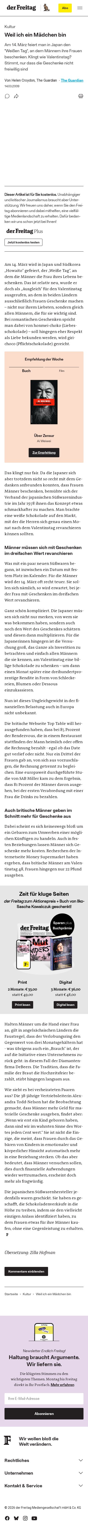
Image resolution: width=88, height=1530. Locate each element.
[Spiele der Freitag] (46, 8)
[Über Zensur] (44, 406)
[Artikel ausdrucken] (80, 96)
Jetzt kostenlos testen (23, 242)
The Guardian (72, 80)
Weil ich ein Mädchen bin (53, 1294)
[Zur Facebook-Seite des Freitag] (7, 1518)
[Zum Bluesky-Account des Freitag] (16, 1518)
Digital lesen (65, 1005)
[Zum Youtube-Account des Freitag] (34, 1518)
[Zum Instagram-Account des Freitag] (25, 1518)
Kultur (27, 1294)
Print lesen (22, 1005)
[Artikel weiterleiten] (16, 96)
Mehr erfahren (62, 1384)
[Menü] (79, 8)
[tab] (26, 370)
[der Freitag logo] (23, 8)
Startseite (11, 1294)
